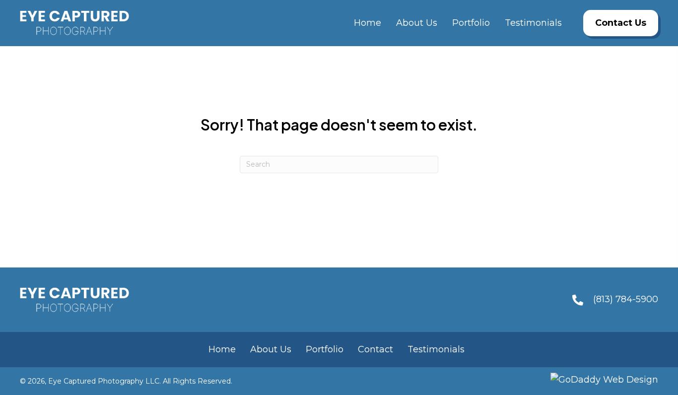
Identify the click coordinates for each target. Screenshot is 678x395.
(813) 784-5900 (625, 299)
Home (222, 349)
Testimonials (436, 349)
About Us (270, 349)
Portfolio (324, 349)
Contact (375, 349)
